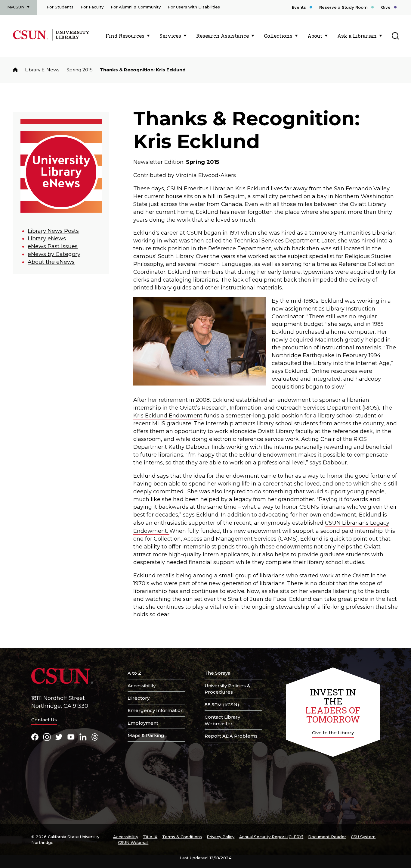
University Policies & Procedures (227, 689)
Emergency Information (156, 710)
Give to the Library (333, 732)
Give (386, 7)
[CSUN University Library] (70, 39)
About (314, 35)
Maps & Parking (146, 735)
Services (170, 35)
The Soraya (217, 673)
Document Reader (327, 836)
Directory (139, 698)
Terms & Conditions (182, 836)
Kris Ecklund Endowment (167, 415)
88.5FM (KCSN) (222, 704)
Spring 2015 (79, 70)
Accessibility (142, 685)
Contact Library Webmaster (222, 720)
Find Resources (125, 35)
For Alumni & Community (136, 7)
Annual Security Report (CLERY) (271, 836)
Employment (143, 723)
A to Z (134, 673)
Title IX (150, 836)
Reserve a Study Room (343, 7)
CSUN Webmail (133, 842)
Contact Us (44, 720)
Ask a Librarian (357, 35)
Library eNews (47, 238)
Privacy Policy (220, 836)
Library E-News (42, 70)
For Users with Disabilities (194, 7)
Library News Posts (53, 231)
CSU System (363, 836)
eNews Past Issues (53, 246)
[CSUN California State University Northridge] (31, 39)
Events (299, 7)
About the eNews (51, 262)
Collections (278, 35)
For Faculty (92, 7)
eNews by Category (54, 254)
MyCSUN (15, 7)
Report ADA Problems (231, 736)
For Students (60, 7)
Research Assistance (222, 35)
